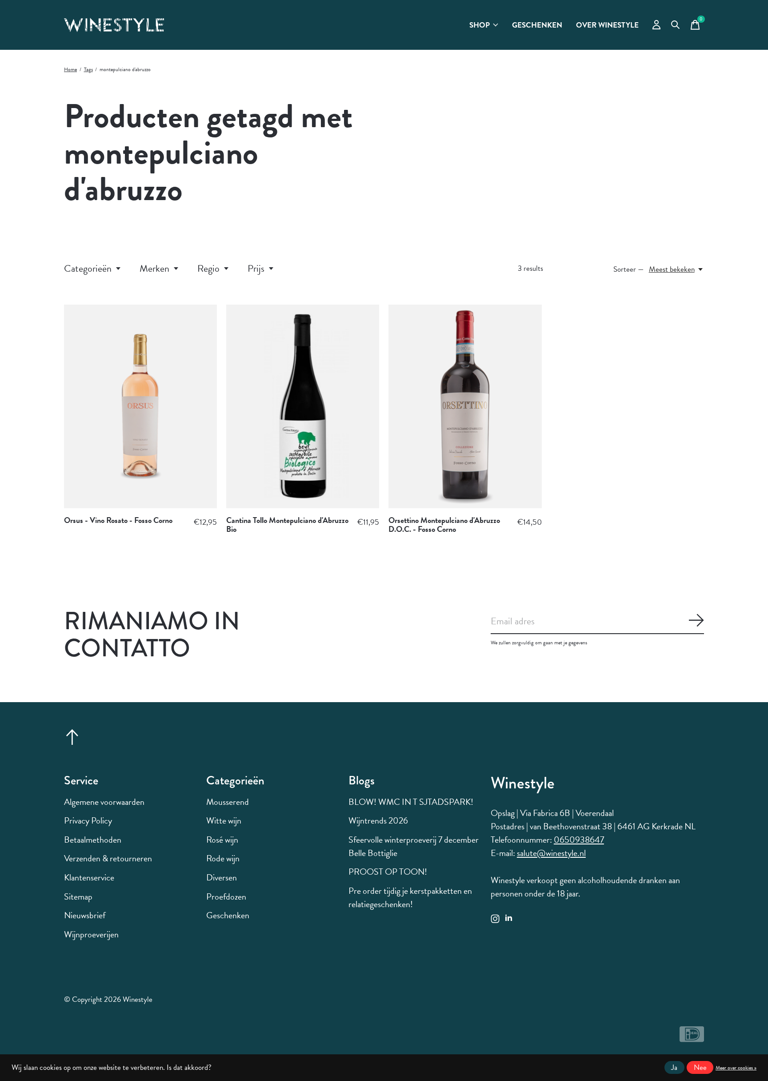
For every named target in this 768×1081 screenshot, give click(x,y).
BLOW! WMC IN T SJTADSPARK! (410, 801)
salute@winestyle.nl (551, 853)
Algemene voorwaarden (104, 801)
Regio (208, 268)
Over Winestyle (607, 25)
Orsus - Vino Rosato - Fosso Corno (118, 520)
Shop (479, 25)
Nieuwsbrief (84, 915)
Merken (154, 268)
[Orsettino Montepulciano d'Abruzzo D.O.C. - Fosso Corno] (464, 406)
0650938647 (579, 839)
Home (70, 69)
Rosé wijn (222, 839)
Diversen (221, 877)
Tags (88, 69)
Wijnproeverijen (91, 934)
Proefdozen (226, 896)
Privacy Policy (88, 820)
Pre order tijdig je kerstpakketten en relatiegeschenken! (410, 897)
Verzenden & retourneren (108, 858)
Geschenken (537, 25)
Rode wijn (223, 858)
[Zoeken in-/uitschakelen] (675, 25)
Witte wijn (223, 820)
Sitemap (78, 896)
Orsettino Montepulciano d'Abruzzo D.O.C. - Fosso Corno (444, 524)
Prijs (256, 268)
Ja (674, 1067)
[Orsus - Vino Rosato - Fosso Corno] (140, 406)
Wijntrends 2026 (378, 820)
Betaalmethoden (92, 839)
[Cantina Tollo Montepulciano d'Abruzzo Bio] (302, 406)
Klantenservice (89, 877)
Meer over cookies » (736, 1068)
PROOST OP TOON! (387, 871)
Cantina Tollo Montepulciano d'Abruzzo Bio (287, 524)
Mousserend (227, 801)
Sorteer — (628, 269)
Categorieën (88, 268)
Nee (700, 1067)
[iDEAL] (692, 1038)
